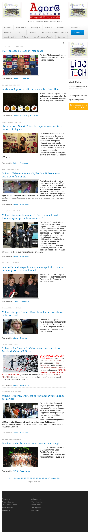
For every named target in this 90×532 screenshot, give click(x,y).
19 (25, 478)
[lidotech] (78, 68)
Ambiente (8, 32)
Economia (61, 27)
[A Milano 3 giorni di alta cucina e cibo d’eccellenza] (20, 102)
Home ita (7, 27)
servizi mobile (36, 505)
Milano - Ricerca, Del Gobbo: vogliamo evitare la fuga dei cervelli (33, 397)
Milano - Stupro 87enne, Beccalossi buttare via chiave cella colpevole (32, 313)
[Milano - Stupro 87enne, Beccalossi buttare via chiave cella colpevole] (20, 326)
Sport (20, 32)
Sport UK (16, 79)
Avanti (53, 478)
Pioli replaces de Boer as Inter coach (22, 51)
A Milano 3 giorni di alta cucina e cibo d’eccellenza (31, 89)
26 (46, 478)
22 (34, 478)
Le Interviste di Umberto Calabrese (55, 32)
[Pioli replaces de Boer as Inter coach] (20, 65)
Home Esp (34, 27)
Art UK (15, 471)
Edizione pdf (36, 510)
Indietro (17, 478)
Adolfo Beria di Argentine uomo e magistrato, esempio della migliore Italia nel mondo (33, 268)
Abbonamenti (36, 499)
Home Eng (20, 27)
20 (28, 478)
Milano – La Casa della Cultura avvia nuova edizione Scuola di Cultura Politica (32, 349)
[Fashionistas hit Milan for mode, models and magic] (20, 457)
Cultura (25, 37)
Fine (58, 478)
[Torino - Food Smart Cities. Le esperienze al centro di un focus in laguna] (20, 143)
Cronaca (74, 27)
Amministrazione (8, 502)
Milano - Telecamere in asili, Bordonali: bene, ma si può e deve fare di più (31, 174)
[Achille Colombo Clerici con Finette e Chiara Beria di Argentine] (20, 286)
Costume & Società (20, 116)
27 (49, 478)
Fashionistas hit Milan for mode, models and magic (31, 443)
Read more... (27, 79)
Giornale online (37, 502)
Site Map (32, 32)
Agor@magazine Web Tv (43, 37)
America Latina (10, 37)
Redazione (6, 499)
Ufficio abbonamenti (9, 505)
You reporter (36, 507)
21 (31, 478)
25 (43, 478)
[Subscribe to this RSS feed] (64, 43)
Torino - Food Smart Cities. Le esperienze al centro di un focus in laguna (32, 127)
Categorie (61, 37)
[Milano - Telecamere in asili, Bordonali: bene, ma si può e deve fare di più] (20, 186)
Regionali (76, 32)
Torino (15, 163)
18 (22, 478)
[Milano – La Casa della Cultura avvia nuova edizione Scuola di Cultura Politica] (20, 363)
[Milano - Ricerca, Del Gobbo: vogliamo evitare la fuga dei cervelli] (20, 410)
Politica (48, 27)
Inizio (11, 478)
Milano (15, 205)
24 (40, 478)
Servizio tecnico (7, 507)
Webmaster (6, 510)
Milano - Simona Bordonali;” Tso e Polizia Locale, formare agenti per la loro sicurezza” (31, 216)
